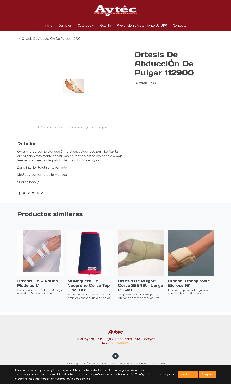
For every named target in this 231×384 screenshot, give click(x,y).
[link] (115, 10)
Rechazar (188, 374)
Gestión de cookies (122, 363)
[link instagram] (115, 355)
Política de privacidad (150, 363)
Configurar (166, 374)
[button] (86, 26)
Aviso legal (73, 363)
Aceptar (208, 374)
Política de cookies (95, 363)
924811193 (123, 343)
